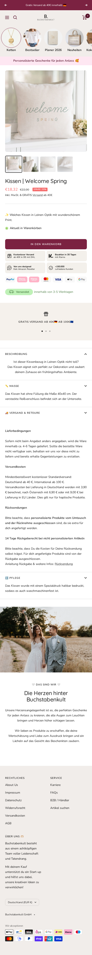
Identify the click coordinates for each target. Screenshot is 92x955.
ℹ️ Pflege (12, 578)
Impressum (12, 793)
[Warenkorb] (84, 17)
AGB (8, 823)
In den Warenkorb (46, 244)
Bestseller (32, 50)
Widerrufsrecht (15, 808)
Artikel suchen (59, 808)
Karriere (55, 785)
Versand (38, 195)
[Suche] (15, 17)
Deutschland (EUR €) (20, 902)
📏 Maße (12, 386)
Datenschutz (13, 800)
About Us (11, 785)
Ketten (11, 50)
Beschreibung (16, 354)
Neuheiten (74, 50)
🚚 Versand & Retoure (22, 413)
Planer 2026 (53, 50)
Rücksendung (64, 564)
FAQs (54, 793)
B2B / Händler (59, 800)
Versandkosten (15, 816)
